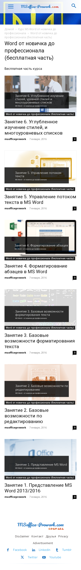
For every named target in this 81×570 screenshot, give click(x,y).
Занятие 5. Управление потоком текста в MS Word (40, 199)
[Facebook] (8, 550)
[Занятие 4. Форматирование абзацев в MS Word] (40, 240)
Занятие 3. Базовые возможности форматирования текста (39, 341)
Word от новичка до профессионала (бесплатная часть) (40, 114)
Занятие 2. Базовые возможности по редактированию (26, 416)
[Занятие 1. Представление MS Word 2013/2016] (40, 459)
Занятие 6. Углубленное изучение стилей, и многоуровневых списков (33, 127)
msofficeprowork (15, 139)
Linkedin (44, 550)
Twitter (33, 557)
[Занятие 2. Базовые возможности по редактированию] (40, 384)
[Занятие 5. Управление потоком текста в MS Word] (40, 171)
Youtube (55, 557)
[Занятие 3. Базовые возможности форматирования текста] (40, 309)
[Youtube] (44, 557)
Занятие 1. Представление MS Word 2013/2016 (38, 487)
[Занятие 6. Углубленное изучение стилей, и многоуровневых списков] (40, 96)
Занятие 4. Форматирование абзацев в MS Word (35, 268)
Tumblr (67, 550)
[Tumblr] (57, 550)
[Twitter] (22, 557)
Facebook (20, 550)
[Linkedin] (33, 550)
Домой (9, 29)
